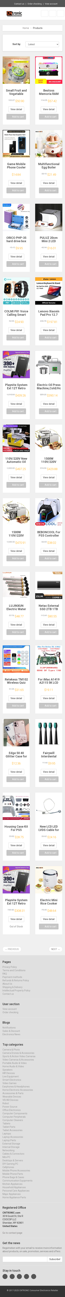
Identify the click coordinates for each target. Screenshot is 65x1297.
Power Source (9, 1106)
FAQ (4, 973)
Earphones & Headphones (16, 1086)
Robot (5, 1103)
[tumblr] (19, 1276)
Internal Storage (11, 1147)
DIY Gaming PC (10, 1163)
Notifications (9, 1027)
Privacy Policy (9, 967)
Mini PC (6, 1157)
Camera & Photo (11, 1049)
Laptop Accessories (12, 1137)
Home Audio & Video (13, 1066)
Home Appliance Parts (14, 1197)
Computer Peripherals (14, 1116)
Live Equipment (10, 1076)
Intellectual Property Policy (16, 990)
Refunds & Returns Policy (15, 980)
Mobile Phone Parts (12, 1174)
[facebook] (5, 1276)
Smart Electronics (11, 1080)
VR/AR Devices (10, 1100)
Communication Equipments (17, 1180)
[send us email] (33, 1276)
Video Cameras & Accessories (18, 1059)
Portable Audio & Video (14, 1063)
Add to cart (18, 116)
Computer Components (14, 1113)
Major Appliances (11, 1194)
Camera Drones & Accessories (18, 1053)
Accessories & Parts (13, 1093)
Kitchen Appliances (12, 1184)
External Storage (11, 1143)
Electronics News (11, 1034)
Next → (55, 949)
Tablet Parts (8, 1127)
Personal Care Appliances (16, 1190)
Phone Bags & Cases (13, 1177)
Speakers (7, 1069)
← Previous (12, 949)
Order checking (35, 4)
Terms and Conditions (14, 970)
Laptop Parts (9, 1140)
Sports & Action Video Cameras (19, 1056)
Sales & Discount (11, 1031)
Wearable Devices (11, 1096)
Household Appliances (14, 1187)
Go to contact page (12, 1233)
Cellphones (8, 1167)
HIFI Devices (8, 1073)
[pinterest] (26, 1276)
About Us (7, 983)
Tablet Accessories (12, 1130)
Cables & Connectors (13, 1153)
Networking (8, 1150)
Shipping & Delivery (12, 987)
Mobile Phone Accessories (16, 1170)
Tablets (6, 1123)
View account (51, 4)
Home (26, 28)
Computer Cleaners (12, 1120)
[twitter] (12, 1276)
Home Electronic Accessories (17, 1090)
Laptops (6, 1133)
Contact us (19, 4)
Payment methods (12, 977)
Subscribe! (54, 1259)
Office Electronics (11, 1110)
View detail (16, 109)
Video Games (9, 1083)
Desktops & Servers (12, 1160)
